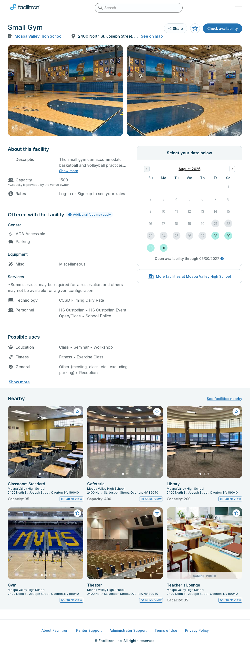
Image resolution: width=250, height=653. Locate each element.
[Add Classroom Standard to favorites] (77, 412)
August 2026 (189, 169)
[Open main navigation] (238, 7)
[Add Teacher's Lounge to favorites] (236, 513)
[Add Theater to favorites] (157, 513)
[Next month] (232, 169)
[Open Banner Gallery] (65, 90)
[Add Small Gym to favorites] (195, 28)
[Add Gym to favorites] (77, 513)
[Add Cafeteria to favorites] (157, 412)
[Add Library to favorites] (236, 412)
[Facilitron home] (25, 11)
